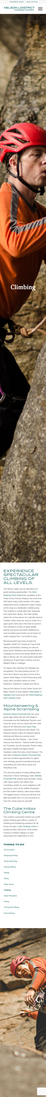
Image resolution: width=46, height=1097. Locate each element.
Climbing (7, 890)
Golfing (6, 873)
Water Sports (9, 884)
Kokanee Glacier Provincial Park (17, 714)
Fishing (6, 901)
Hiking (6, 878)
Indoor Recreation (10, 896)
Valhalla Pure (9, 695)
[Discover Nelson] (19, 9)
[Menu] (39, 9)
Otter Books (34, 691)
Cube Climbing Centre (27, 826)
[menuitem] (17, 2)
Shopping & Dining (11, 855)
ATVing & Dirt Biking (11, 907)
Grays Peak (31, 726)
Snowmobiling (9, 913)
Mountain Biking (10, 867)
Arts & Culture (9, 850)
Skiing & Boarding (10, 861)
